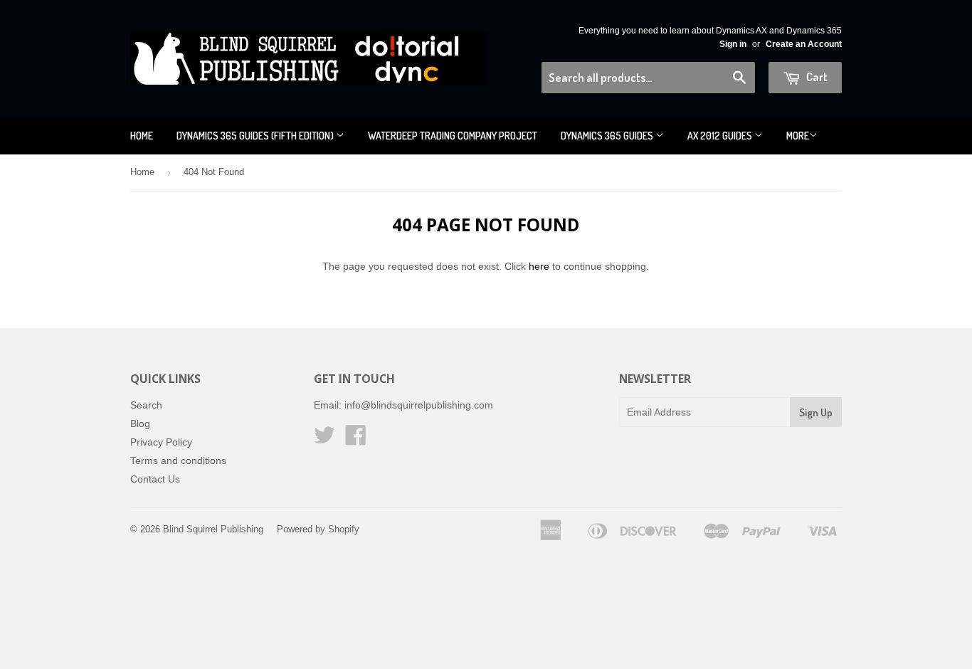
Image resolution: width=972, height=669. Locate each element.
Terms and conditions (178, 460)
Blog (140, 423)
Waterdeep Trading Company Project (452, 136)
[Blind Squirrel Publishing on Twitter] (324, 440)
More (797, 136)
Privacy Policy (161, 442)
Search (146, 405)
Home (141, 136)
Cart (816, 76)
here (539, 266)
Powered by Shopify (318, 529)
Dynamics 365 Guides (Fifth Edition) (256, 136)
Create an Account (804, 44)
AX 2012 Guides (720, 136)
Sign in (732, 44)
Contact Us (155, 479)
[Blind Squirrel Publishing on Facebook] (355, 440)
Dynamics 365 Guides (608, 136)
